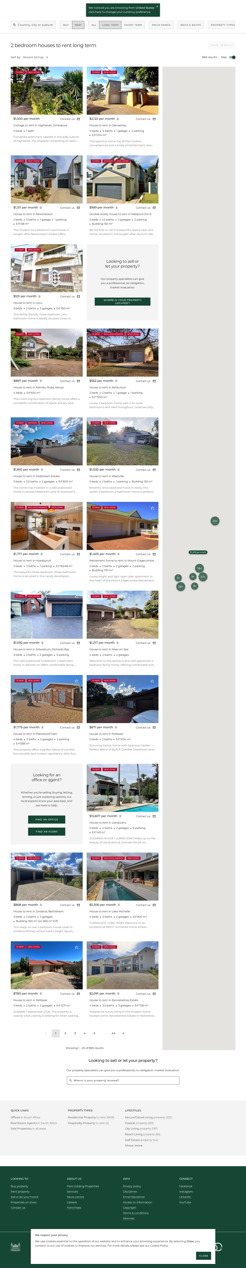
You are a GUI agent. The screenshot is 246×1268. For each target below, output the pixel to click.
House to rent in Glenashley (108, 125)
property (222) (148, 1117)
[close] (157, 7)
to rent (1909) (91, 1117)
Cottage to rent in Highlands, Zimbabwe (40, 125)
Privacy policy (132, 1186)
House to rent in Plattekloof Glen (35, 733)
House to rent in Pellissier (106, 733)
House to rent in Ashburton (107, 387)
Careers (72, 1202)
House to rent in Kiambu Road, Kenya (38, 387)
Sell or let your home (24, 1197)
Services (72, 1191)
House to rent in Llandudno (107, 822)
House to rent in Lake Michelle (109, 911)
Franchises (74, 1207)
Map (224, 57)
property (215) (139, 1123)
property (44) (141, 1140)
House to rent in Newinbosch (33, 214)
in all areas (28, 1128)
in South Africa (25, 1117)
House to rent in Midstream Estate (36, 476)
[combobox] (37, 57)
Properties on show (24, 1202)
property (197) (141, 1128)
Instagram (186, 1191)
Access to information (137, 1202)
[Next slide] (76, 90)
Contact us (67, 119)
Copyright (129, 1207)
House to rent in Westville (106, 476)
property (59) (142, 1134)
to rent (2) (88, 1123)
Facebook (185, 1186)
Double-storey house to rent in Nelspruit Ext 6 (120, 214)
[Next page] (123, 1033)
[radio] (66, 25)
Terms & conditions (136, 1213)
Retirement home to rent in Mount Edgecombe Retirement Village (121, 560)
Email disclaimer (134, 1197)
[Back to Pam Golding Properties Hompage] (15, 1247)
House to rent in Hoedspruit (32, 560)
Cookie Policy (159, 1245)
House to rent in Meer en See (109, 649)
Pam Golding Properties (83, 1186)
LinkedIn (185, 1197)
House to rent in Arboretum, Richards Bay (41, 649)
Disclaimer (130, 1191)
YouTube (185, 1202)
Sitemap (128, 1218)
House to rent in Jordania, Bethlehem (38, 911)
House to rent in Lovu (27, 302)
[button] (203, 577)
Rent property (20, 1191)
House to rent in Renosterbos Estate (113, 1000)
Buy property (19, 1186)
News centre (75, 1197)
